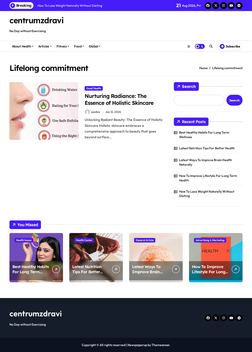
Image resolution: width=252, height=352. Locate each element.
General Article (145, 240)
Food (78, 46)
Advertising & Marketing (210, 240)
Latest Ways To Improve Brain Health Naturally (205, 162)
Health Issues (24, 240)
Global (93, 46)
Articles (43, 46)
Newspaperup (137, 345)
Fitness (62, 46)
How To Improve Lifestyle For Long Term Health (208, 178)
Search (189, 86)
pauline (95, 112)
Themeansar (161, 345)
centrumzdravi (36, 20)
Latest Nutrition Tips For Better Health (207, 148)
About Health (21, 46)
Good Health (93, 88)
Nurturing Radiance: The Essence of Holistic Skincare (119, 99)
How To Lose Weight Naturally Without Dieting (206, 193)
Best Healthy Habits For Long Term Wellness (204, 134)
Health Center (84, 240)
